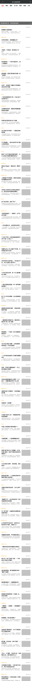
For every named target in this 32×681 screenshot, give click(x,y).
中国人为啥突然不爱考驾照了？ (9, 426)
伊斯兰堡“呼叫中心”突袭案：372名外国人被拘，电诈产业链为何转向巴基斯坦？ (11, 452)
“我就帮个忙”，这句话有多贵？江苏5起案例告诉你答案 (10, 500)
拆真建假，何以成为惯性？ (8, 618)
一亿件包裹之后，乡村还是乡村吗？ (11, 225)
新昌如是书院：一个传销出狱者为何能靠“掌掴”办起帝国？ (11, 476)
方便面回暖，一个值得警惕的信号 (10, 438)
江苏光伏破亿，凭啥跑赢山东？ (9, 40)
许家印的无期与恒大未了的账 (9, 120)
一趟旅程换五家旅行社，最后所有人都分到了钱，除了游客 (11, 321)
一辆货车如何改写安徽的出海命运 (10, 546)
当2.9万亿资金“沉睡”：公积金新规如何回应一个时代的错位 (10, 344)
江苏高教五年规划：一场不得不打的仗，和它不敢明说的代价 (11, 666)
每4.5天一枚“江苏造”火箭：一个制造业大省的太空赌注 (10, 559)
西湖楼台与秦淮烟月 (6, 30)
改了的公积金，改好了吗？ (8, 201)
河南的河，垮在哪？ (6, 403)
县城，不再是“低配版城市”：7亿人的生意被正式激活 (10, 368)
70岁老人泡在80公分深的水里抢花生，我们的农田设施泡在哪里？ (10, 190)
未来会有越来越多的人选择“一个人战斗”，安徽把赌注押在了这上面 (10, 380)
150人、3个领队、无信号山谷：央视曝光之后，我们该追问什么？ (11, 654)
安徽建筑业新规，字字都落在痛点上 (11, 535)
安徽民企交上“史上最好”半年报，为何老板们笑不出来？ (10, 249)
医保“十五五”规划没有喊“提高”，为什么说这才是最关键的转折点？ (10, 155)
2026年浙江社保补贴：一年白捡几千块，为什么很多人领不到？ (11, 261)
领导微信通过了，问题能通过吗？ (10, 582)
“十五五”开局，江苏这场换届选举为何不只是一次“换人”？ (10, 238)
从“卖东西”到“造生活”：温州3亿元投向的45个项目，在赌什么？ (10, 523)
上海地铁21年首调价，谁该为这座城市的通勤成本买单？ (11, 178)
